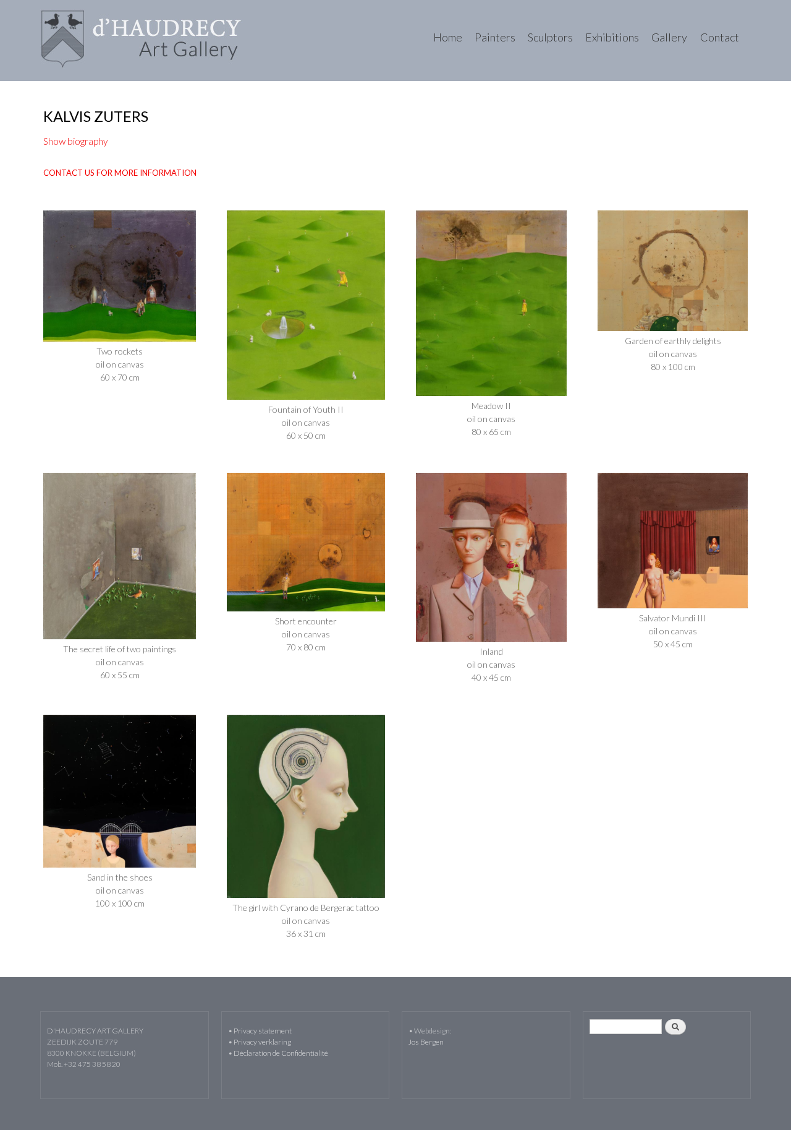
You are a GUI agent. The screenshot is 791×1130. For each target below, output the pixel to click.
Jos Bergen (426, 1041)
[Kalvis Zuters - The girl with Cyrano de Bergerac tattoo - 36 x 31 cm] (306, 894)
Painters (495, 37)
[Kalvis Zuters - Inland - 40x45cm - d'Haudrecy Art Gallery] (491, 638)
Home (447, 37)
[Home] (143, 40)
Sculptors (550, 37)
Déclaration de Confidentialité (281, 1053)
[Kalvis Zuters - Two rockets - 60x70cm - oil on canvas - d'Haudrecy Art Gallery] (119, 338)
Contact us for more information (120, 173)
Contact (719, 37)
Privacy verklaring (262, 1041)
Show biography (75, 141)
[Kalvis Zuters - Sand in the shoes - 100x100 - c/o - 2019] (119, 864)
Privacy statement (263, 1030)
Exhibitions (612, 37)
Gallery (669, 37)
